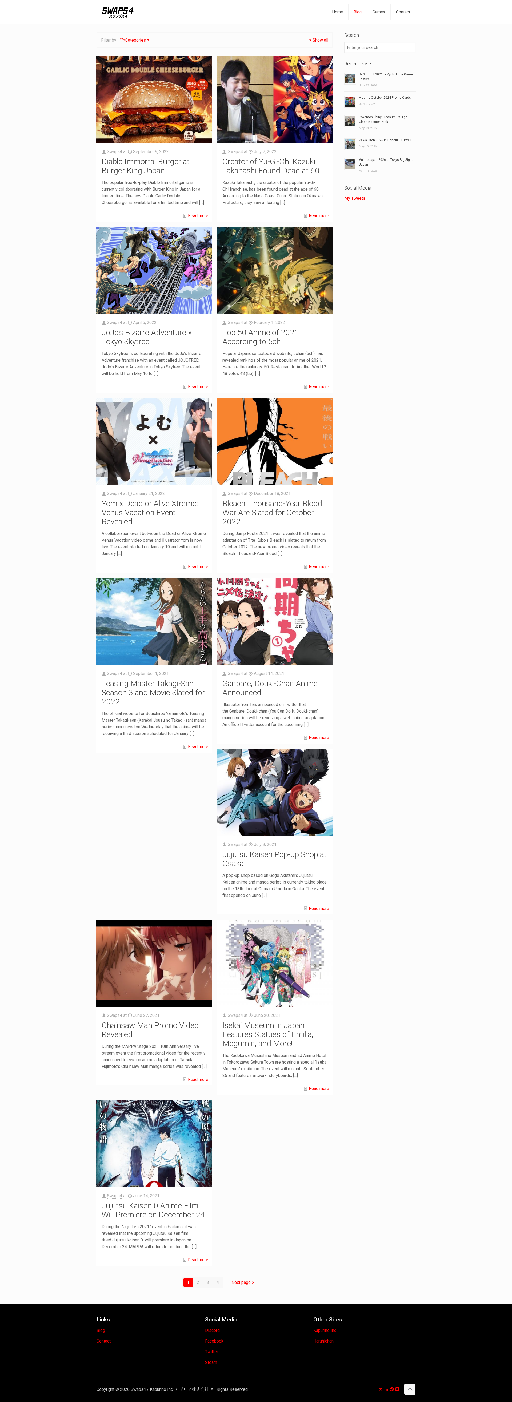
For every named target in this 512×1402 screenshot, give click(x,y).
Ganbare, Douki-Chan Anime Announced (270, 688)
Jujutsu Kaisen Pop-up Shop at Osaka (274, 859)
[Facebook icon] (375, 1389)
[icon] (392, 1389)
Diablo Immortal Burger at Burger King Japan (146, 166)
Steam (211, 1362)
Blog (101, 1330)
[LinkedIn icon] (386, 1389)
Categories (135, 40)
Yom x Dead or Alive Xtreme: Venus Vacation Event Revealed (150, 512)
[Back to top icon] (409, 1389)
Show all (320, 40)
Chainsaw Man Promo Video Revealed (150, 1030)
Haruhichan (323, 1341)
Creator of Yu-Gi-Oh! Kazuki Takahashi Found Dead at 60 (270, 166)
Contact (104, 1341)
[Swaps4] (118, 12)
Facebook (214, 1341)
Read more (198, 215)
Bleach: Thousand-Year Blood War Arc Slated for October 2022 (272, 512)
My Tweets (354, 198)
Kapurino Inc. (325, 1330)
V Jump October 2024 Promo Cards (385, 97)
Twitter (211, 1351)
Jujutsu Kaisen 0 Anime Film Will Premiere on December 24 (153, 1210)
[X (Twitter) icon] (381, 1389)
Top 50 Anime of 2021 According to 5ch (260, 337)
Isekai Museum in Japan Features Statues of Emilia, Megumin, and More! (267, 1034)
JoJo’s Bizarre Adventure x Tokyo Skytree (147, 337)
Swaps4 (114, 151)
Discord (212, 1330)
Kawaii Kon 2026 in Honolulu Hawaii (385, 140)
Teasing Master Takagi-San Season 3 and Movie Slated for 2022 (153, 692)
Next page (241, 1282)
